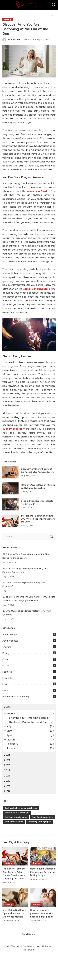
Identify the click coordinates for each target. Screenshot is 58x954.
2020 (7, 780)
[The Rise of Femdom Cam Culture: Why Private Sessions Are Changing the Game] (10, 521)
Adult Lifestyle (9, 634)
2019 (7, 786)
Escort (5, 665)
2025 (7, 754)
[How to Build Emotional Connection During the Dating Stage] (43, 856)
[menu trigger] (5, 5)
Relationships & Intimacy (15, 696)
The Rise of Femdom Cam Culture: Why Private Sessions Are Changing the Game (38, 519)
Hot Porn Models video (16, 817)
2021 (7, 775)
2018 (7, 791)
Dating (7, 20)
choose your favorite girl (17, 812)
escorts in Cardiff (38, 191)
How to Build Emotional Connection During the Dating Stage (43, 872)
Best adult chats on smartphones (21, 808)
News (5, 690)
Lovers (6, 684)
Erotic (5, 659)
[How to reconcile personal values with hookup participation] (43, 897)
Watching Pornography (39, 822)
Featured (7, 671)
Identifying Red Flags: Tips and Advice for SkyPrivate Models (14, 913)
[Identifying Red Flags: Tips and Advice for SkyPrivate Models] (15, 897)
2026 (7, 706)
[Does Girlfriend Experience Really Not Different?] (10, 504)
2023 (7, 765)
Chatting (6, 647)
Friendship (7, 678)
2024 (7, 760)
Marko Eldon (14, 39)
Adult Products (10, 640)
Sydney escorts (12, 428)
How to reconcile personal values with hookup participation (41, 913)
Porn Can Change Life (42, 817)
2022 (7, 770)
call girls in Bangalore (36, 289)
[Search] (54, 5)
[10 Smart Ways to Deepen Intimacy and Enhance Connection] (10, 488)
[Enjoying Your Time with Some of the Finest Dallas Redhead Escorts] (10, 472)
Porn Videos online (14, 822)
